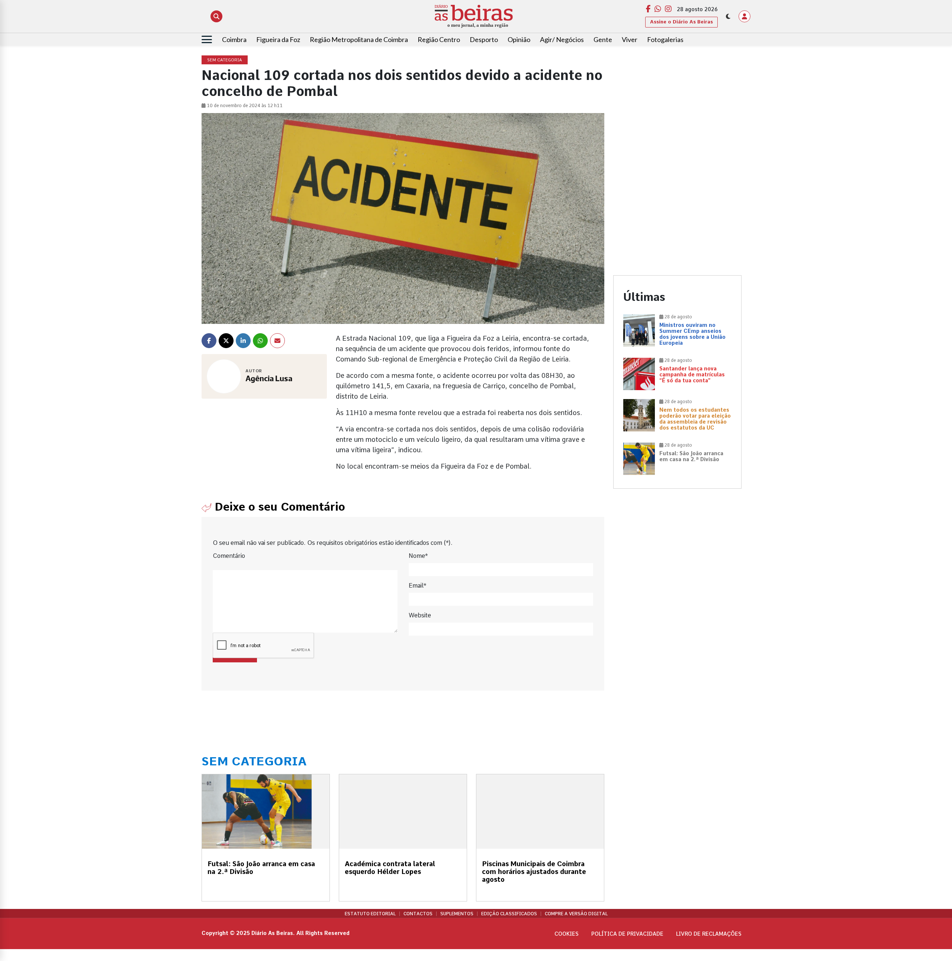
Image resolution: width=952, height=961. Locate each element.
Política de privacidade (627, 934)
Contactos (417, 914)
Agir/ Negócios (562, 39)
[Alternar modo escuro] (728, 16)
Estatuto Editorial (370, 914)
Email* (417, 585)
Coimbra (234, 39)
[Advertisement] (677, 108)
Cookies (566, 934)
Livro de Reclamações (709, 934)
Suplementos (456, 914)
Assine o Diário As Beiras (681, 22)
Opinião (519, 39)
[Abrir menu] (207, 39)
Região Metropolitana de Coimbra (359, 39)
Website (420, 615)
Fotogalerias (665, 39)
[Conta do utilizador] (744, 16)
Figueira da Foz (278, 39)
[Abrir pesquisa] (216, 16)
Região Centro (439, 39)
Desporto (484, 39)
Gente (603, 39)
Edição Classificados (509, 914)
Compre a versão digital (576, 914)
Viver (629, 39)
